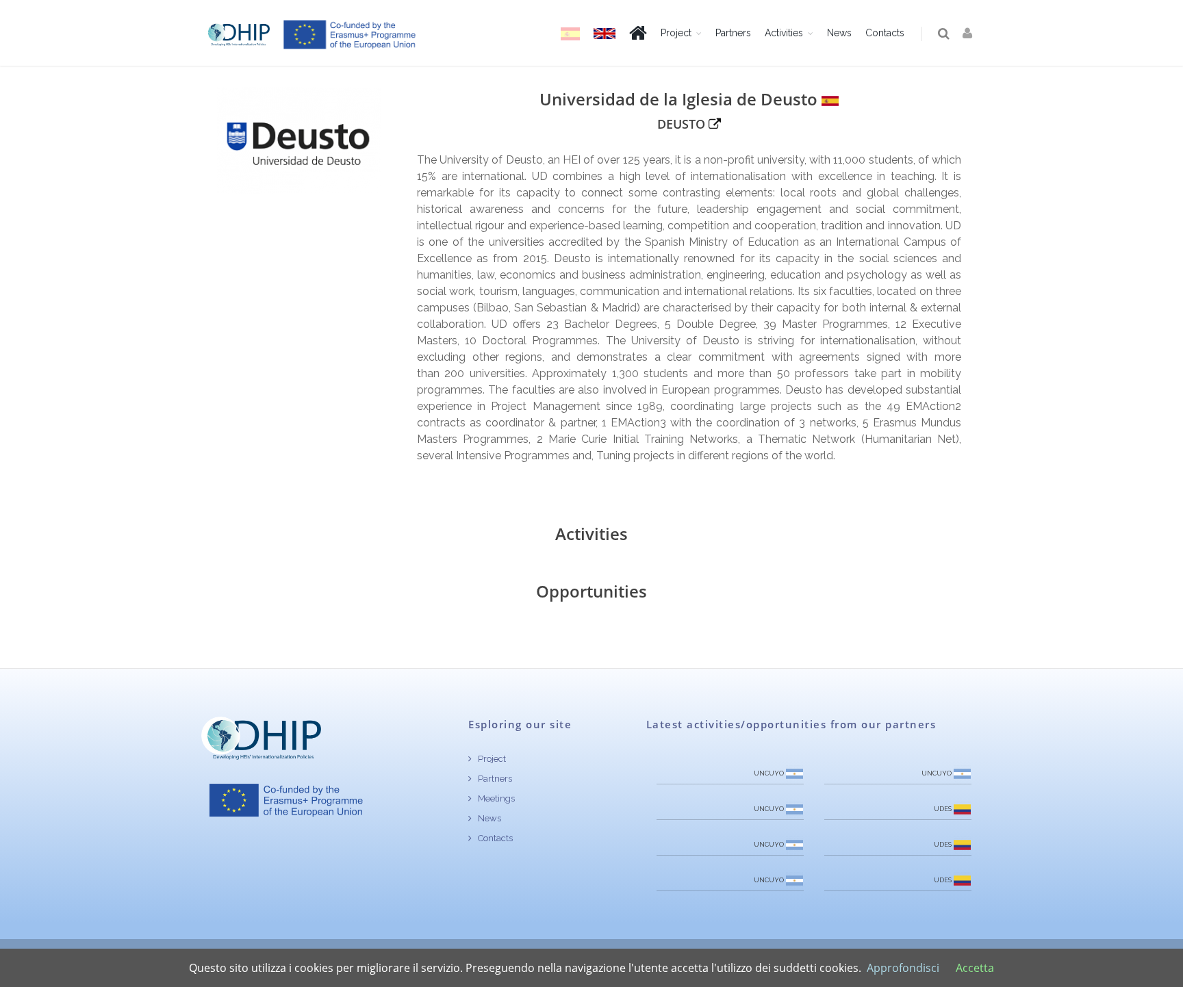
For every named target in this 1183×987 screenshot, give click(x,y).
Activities (784, 32)
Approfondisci (903, 967)
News (839, 32)
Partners (733, 32)
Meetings (495, 798)
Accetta (975, 967)
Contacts (884, 32)
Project (676, 32)
